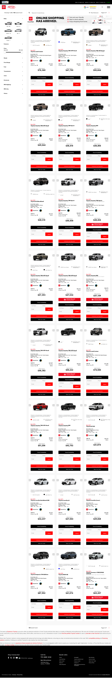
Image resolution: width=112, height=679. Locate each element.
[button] (53, 30)
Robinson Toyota (12, 631)
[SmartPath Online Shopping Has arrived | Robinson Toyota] (69, 19)
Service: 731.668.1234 (90, 2)
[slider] (5, 52)
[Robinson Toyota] (11, 7)
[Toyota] (4, 7)
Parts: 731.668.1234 (100, 2)
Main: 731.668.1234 (79, 2)
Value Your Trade (41, 94)
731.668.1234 (46, 657)
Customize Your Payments (41, 91)
